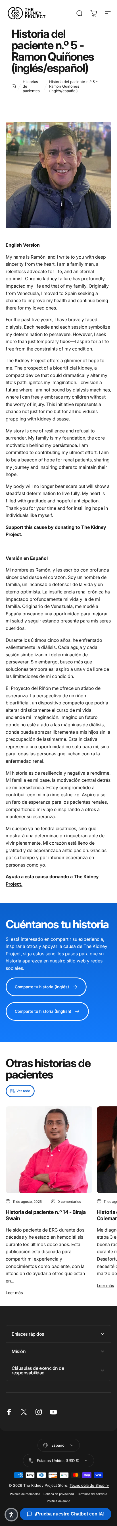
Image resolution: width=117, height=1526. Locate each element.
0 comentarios (69, 1201)
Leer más (14, 1292)
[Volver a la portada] (13, 86)
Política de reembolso (25, 1494)
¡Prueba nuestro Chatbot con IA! (70, 1513)
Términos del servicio (92, 1494)
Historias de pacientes (31, 86)
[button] (11, 1514)
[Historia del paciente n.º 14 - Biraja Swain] (49, 1149)
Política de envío (58, 1501)
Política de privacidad (58, 1494)
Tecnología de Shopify (89, 1485)
